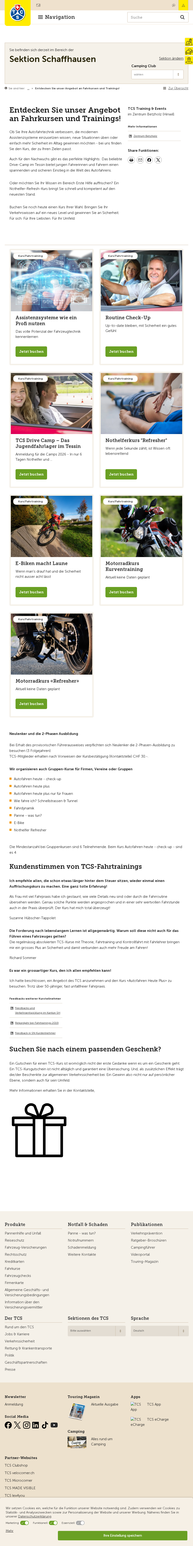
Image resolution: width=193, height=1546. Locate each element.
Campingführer (143, 1247)
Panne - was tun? (82, 1233)
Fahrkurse (12, 1269)
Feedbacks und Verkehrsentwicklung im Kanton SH (37, 1010)
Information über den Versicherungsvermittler (24, 1304)
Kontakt (173, 5)
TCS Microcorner (18, 1480)
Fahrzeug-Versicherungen (26, 1247)
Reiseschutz (14, 1240)
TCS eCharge (158, 1419)
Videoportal (140, 1254)
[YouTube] (54, 1424)
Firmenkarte (14, 1283)
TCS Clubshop (16, 1465)
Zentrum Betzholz (145, 136)
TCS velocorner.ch (19, 1473)
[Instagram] (27, 1424)
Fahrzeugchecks (18, 1276)
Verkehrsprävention (146, 1233)
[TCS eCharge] (138, 1419)
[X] (18, 1424)
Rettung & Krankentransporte (28, 1348)
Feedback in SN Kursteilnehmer (35, 1033)
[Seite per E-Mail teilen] (140, 160)
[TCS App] (136, 1404)
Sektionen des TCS (88, 1318)
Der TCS (13, 1318)
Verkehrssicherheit (20, 1341)
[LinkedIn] (36, 1424)
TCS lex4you (15, 1495)
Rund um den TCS (19, 1327)
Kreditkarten (14, 1261)
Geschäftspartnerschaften (26, 1362)
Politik (9, 1355)
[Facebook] (9, 1424)
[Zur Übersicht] (121, 88)
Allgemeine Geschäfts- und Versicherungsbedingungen (27, 1292)
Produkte (15, 1224)
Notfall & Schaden (183, 5)
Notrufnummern (81, 1240)
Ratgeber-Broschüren (148, 1240)
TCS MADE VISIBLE (20, 1488)
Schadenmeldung (82, 1247)
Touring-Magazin (144, 1261)
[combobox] (97, 1331)
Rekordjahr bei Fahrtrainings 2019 (37, 1023)
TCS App (154, 1404)
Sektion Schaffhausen (52, 59)
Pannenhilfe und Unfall (23, 1233)
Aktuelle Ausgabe (104, 1404)
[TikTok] (45, 1424)
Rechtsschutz (16, 1254)
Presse (10, 1369)
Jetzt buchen (31, 351)
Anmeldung (14, 1404)
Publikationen (147, 1224)
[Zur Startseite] (18, 13)
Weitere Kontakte (82, 1254)
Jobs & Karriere (17, 1334)
